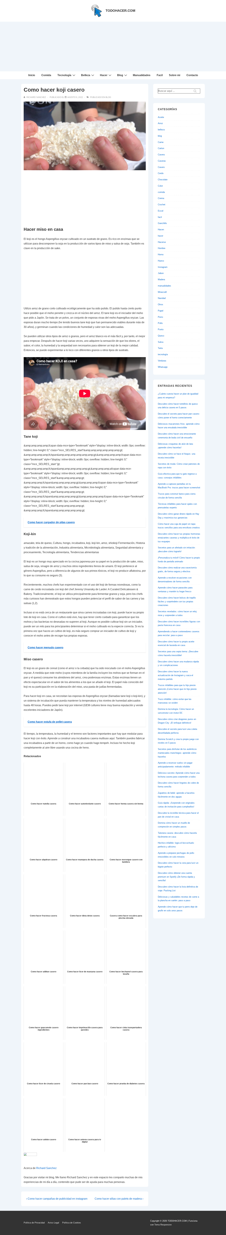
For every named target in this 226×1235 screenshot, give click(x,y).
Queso (161, 335)
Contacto (192, 75)
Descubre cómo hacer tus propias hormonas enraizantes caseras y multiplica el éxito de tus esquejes (179, 538)
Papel (160, 310)
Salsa (160, 342)
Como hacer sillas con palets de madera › (119, 1198)
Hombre (161, 248)
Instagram (162, 267)
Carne (160, 142)
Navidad (162, 298)
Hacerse (162, 242)
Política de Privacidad (34, 1222)
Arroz (160, 123)
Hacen (161, 229)
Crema (161, 198)
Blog (120, 75)
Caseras (162, 161)
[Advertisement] (113, 46)
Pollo (160, 323)
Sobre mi (174, 75)
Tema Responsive (163, 1224)
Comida (46, 75)
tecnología (163, 354)
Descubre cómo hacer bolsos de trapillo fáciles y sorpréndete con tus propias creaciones (177, 601)
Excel (160, 211)
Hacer (103, 75)
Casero (161, 167)
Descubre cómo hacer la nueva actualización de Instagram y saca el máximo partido (175, 675)
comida (161, 192)
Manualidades (141, 75)
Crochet (161, 204)
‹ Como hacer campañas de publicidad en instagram (56, 1198)
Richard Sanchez (46, 1168)
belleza (161, 129)
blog (108, 97)
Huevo (161, 261)
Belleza (85, 75)
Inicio (31, 75)
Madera (161, 279)
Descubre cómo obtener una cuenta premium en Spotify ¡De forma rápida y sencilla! (176, 877)
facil (160, 217)
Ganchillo (162, 223)
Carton (161, 148)
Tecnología (64, 75)
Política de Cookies (71, 1222)
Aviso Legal (53, 1222)
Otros (160, 304)
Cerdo (160, 173)
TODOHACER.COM (120, 10)
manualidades (164, 286)
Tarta (160, 348)
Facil (160, 75)
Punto (160, 329)
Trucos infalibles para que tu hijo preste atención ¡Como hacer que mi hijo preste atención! (177, 689)
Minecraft (162, 292)
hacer (160, 236)
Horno (160, 254)
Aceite (161, 117)
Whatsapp (162, 367)
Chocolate (162, 179)
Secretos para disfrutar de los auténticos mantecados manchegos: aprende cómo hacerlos (177, 753)
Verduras (162, 360)
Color (160, 186)
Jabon (161, 273)
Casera (161, 154)
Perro (160, 317)
